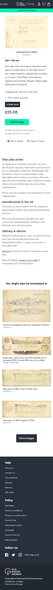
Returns (8, 488)
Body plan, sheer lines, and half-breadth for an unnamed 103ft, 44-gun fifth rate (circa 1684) (24, 359)
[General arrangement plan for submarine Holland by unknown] (26, 322)
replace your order (28, 260)
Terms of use (10, 520)
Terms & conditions (13, 511)
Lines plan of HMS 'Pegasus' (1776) (18, 420)
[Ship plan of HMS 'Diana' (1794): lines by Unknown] (26, 386)
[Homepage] (25, 4)
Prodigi (19, 584)
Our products (11, 478)
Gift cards (9, 492)
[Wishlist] (44, 4)
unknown (7, 327)
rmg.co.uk (34, 555)
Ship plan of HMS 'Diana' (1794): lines (20, 389)
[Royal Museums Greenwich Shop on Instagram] (20, 556)
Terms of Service (12, 535)
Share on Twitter (37, 141)
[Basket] (49, 4)
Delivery (6, 251)
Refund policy (11, 540)
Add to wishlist (16, 141)
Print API (8, 584)
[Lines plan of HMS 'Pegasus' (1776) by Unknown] (26, 417)
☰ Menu (4, 4)
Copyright (9, 530)
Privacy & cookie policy (15, 516)
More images (26, 438)
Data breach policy (13, 525)
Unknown (26, 55)
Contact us (10, 473)
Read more (13, 104)
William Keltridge (10, 362)
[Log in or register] (39, 4)
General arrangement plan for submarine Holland (26, 325)
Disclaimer (9, 506)
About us (9, 468)
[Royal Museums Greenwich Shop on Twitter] (13, 556)
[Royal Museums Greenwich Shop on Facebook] (6, 556)
